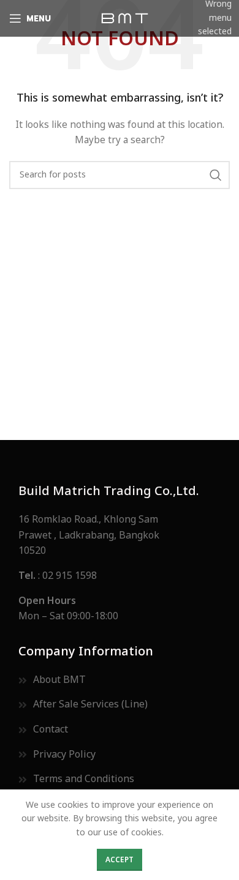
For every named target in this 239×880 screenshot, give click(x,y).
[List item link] (119, 576)
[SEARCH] (216, 175)
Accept (119, 859)
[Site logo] (124, 18)
